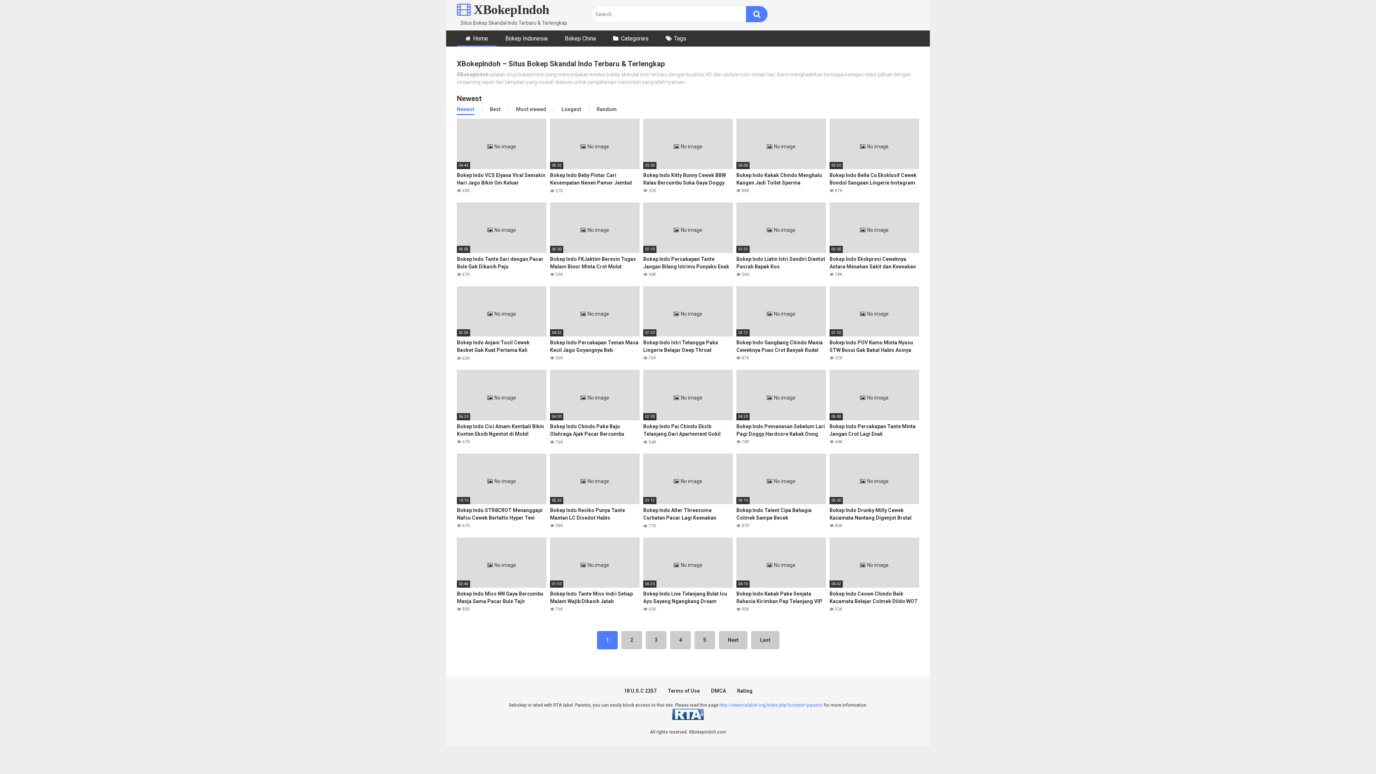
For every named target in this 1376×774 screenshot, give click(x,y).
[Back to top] (1352, 752)
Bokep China (580, 38)
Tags (680, 38)
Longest (571, 109)
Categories (635, 38)
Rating (744, 691)
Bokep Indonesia (526, 38)
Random (607, 109)
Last (765, 640)
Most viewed (531, 109)
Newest (465, 109)
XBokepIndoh (510, 10)
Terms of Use (684, 691)
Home (480, 38)
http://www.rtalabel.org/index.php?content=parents (771, 705)
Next (733, 640)
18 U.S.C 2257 (640, 691)
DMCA (718, 691)
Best (495, 109)
